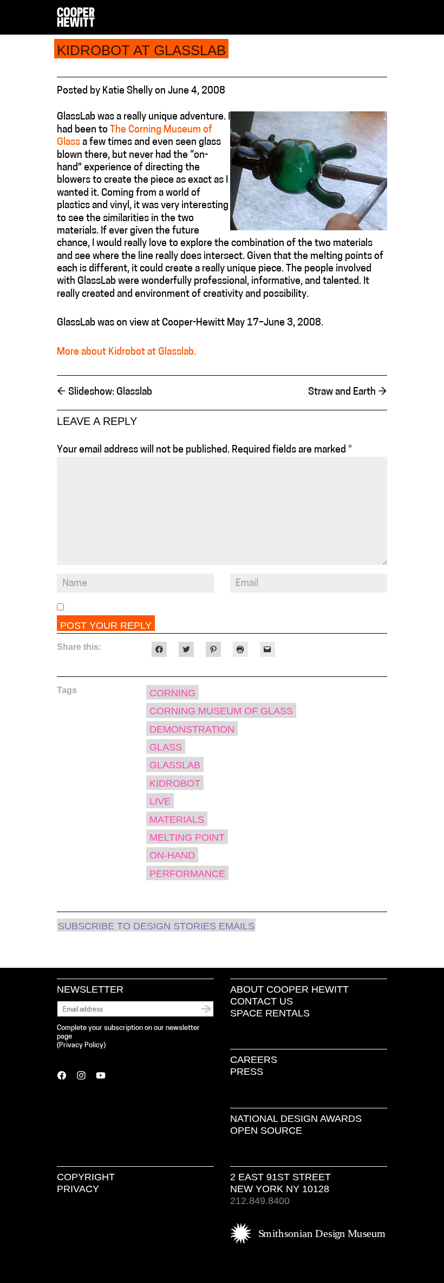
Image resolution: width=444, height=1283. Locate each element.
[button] (382, 18)
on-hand (172, 855)
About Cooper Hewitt (289, 989)
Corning (172, 693)
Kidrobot (174, 783)
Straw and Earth (347, 392)
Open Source (266, 1130)
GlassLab (174, 765)
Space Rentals (270, 1013)
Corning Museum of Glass (221, 711)
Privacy (78, 1189)
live (160, 801)
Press (246, 1071)
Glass (165, 747)
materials (176, 819)
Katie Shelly (127, 91)
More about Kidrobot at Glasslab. (126, 352)
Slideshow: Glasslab (104, 392)
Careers (253, 1059)
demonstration (191, 729)
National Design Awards (296, 1118)
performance (187, 873)
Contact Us (261, 1001)
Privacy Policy (81, 1045)
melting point (187, 837)
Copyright (86, 1177)
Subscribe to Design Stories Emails (156, 926)
